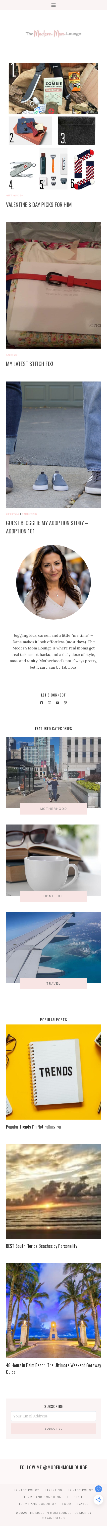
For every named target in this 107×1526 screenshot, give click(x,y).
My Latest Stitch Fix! (29, 364)
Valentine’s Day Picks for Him (39, 204)
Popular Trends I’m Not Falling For (34, 1126)
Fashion (11, 354)
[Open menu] (53, 5)
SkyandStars (53, 1518)
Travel (82, 1504)
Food (66, 1504)
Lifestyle (12, 513)
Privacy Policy (26, 1490)
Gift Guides (14, 195)
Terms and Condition (43, 1497)
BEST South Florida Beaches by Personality (41, 1246)
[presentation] (53, 126)
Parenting (29, 513)
